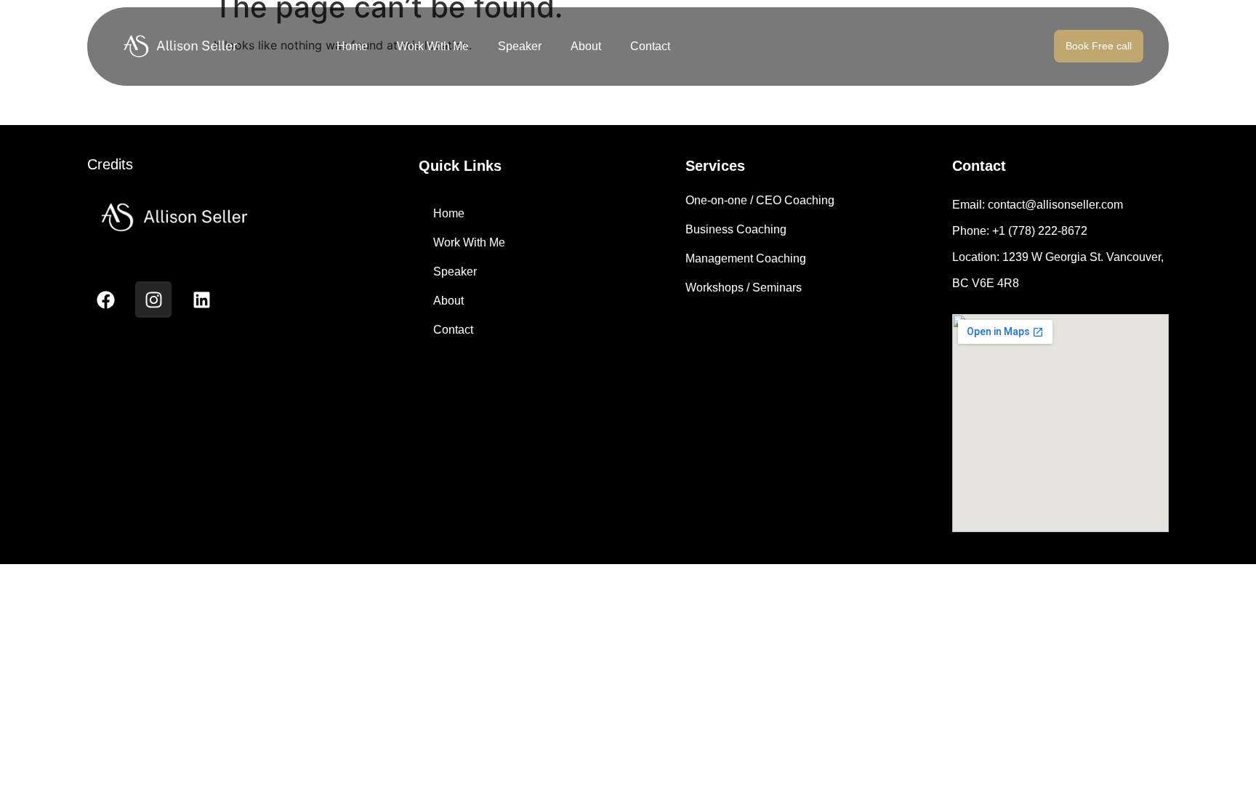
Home (352, 46)
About (586, 46)
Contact (650, 46)
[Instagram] (153, 299)
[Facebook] (105, 299)
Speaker (520, 46)
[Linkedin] (201, 299)
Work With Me (433, 46)
